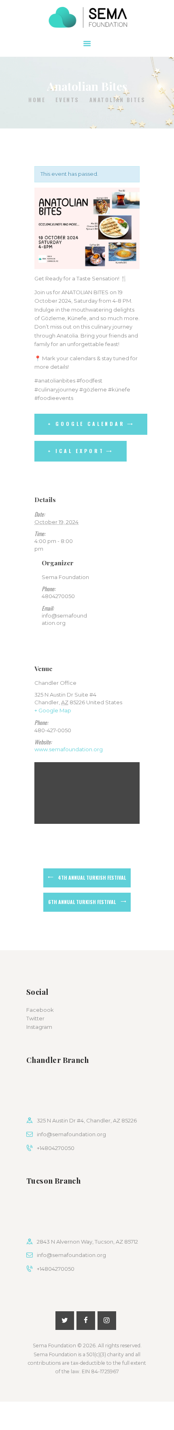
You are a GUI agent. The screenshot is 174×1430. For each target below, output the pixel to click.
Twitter (35, 1018)
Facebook (40, 1010)
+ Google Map (52, 710)
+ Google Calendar (86, 423)
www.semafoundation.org (68, 749)
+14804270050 (55, 1148)
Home (36, 100)
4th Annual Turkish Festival (92, 877)
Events (67, 100)
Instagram (39, 1027)
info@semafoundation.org (71, 1134)
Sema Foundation (54, 1345)
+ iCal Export (76, 450)
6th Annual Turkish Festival (82, 901)
